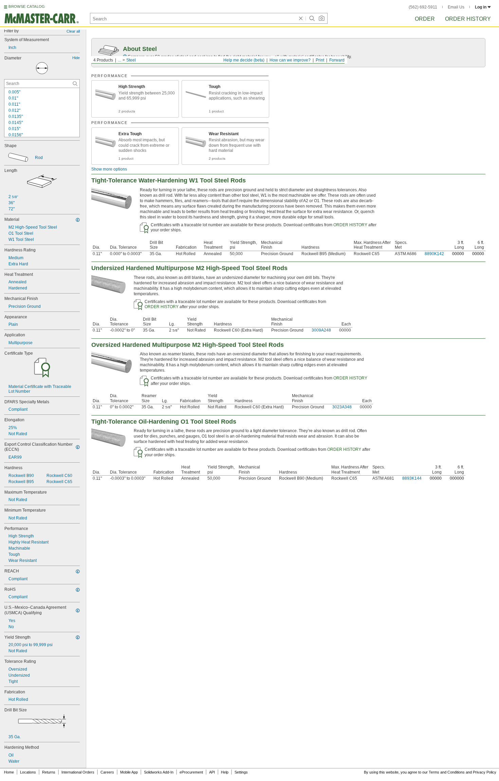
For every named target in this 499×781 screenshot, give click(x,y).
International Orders (77, 772)
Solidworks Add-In (158, 772)
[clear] (301, 18)
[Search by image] (321, 18)
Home (9, 772)
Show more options (109, 169)
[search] (75, 83)
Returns (48, 772)
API (212, 772)
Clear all (73, 31)
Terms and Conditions (447, 772)
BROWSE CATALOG (26, 6)
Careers (107, 772)
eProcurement (191, 772)
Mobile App (129, 772)
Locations (28, 772)
